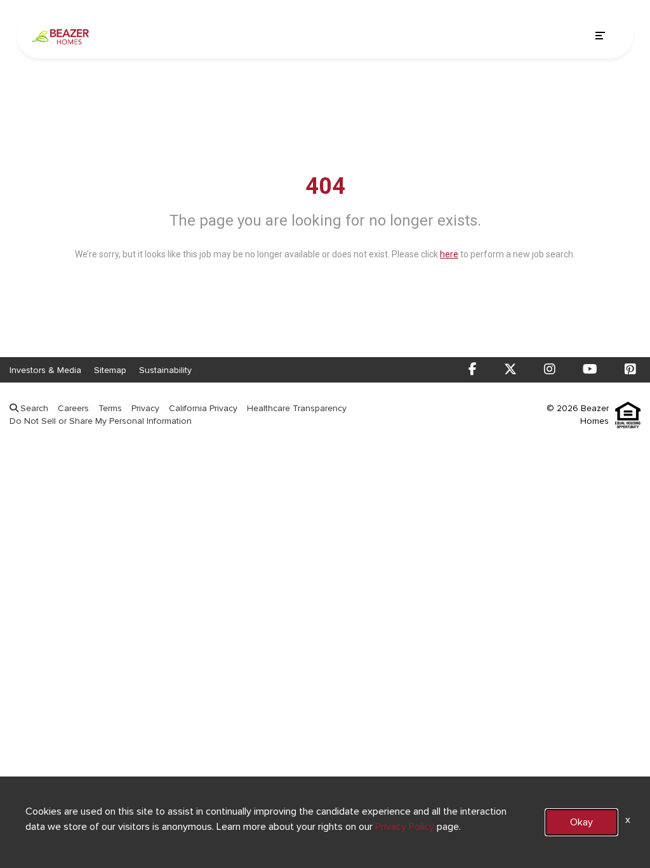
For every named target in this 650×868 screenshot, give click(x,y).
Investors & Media (45, 370)
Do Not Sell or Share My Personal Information (101, 421)
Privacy (145, 408)
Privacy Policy (404, 826)
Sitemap (110, 370)
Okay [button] (581, 822)
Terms (110, 408)
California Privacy (203, 408)
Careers (73, 408)
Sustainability (165, 370)
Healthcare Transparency (297, 408)
